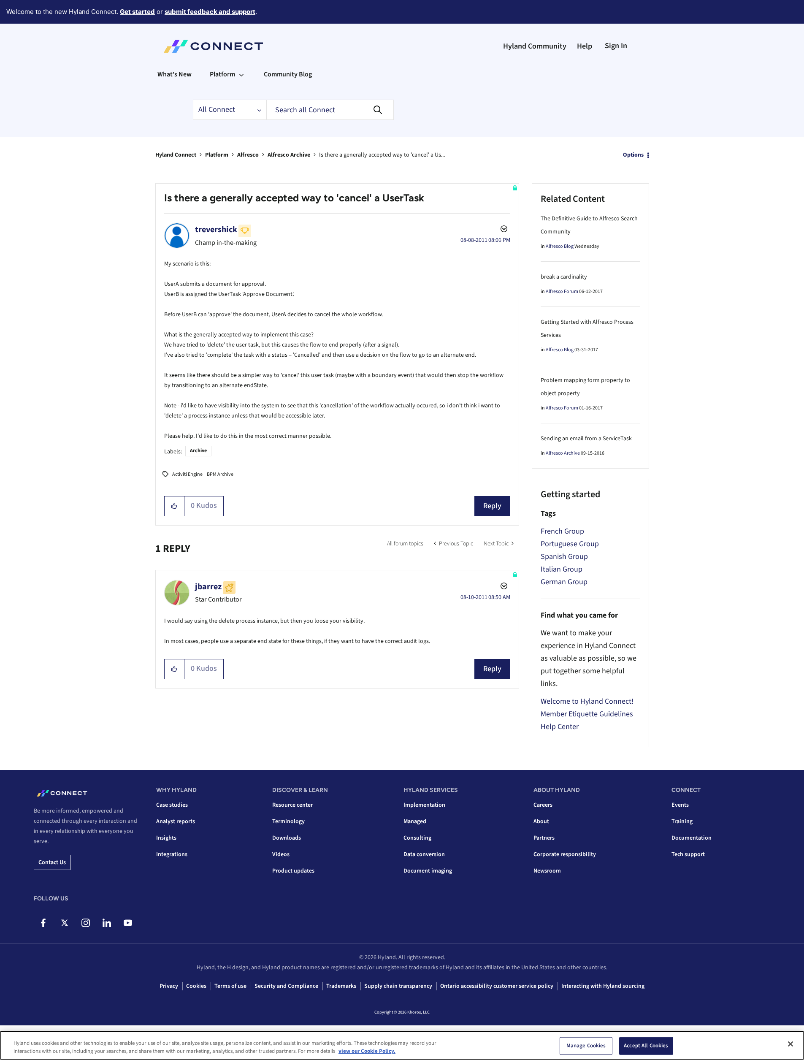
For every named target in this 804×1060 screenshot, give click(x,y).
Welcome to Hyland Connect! (587, 701)
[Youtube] (127, 923)
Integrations (171, 854)
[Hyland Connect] (213, 46)
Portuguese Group (570, 544)
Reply (492, 506)
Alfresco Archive (289, 155)
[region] (402, 1045)
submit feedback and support (210, 12)
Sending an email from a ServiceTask (586, 438)
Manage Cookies (586, 1045)
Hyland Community (534, 46)
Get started (137, 12)
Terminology (288, 821)
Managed (414, 821)
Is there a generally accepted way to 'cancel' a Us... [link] (382, 155)
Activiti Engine (187, 474)
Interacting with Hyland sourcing (602, 986)
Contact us (52, 862)
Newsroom (547, 871)
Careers (542, 805)
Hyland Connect (175, 155)
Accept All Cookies (646, 1045)
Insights (166, 838)
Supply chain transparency (398, 986)
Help (584, 46)
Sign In (616, 46)
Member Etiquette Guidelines (587, 714)
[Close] (790, 1044)
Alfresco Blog (560, 246)
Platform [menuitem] (222, 74)
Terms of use (230, 986)
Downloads (286, 838)
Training (682, 821)
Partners (544, 838)
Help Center (560, 726)
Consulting (417, 838)
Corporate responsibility (564, 854)
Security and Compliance (286, 986)
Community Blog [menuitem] (288, 74)
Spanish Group (564, 556)
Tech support (688, 854)
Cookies (196, 986)
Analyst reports (175, 821)
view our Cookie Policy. (366, 1051)
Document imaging (427, 871)
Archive (198, 450)
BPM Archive (220, 474)
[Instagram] (85, 923)
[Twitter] (64, 923)
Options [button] (633, 155)
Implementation (424, 805)
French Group (562, 531)
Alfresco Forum (562, 291)
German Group (564, 582)
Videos (281, 854)
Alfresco (248, 155)
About (541, 821)
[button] (174, 506)
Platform (216, 155)
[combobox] (330, 110)
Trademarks (341, 986)
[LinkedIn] (106, 923)
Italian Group (561, 569)
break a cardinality (564, 277)
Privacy (169, 986)
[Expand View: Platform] (241, 74)
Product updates (293, 871)
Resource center (292, 805)
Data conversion (424, 854)
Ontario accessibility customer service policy (496, 986)
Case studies (172, 805)
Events (680, 805)
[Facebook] (43, 923)
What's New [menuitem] (174, 74)
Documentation (691, 838)
